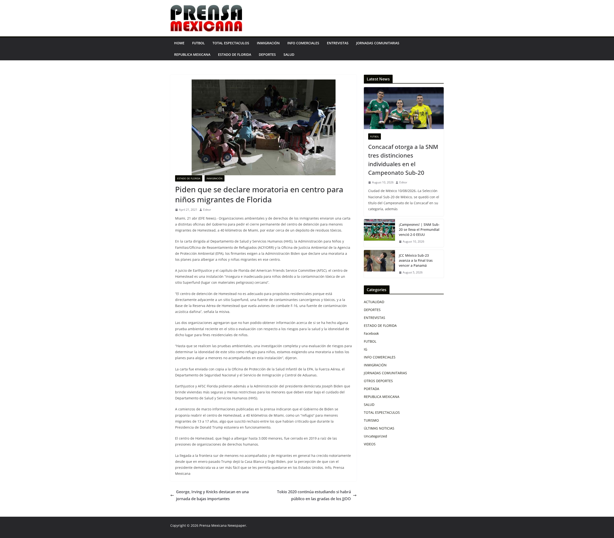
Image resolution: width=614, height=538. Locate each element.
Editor (207, 210)
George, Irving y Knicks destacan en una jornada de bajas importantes (212, 495)
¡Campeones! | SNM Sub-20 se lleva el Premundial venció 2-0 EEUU (419, 229)
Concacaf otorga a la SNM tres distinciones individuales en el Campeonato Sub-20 (403, 159)
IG (365, 349)
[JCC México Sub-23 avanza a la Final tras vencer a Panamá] (379, 264)
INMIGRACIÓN (268, 43)
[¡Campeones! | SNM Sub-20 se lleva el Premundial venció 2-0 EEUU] (379, 233)
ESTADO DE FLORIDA (234, 54)
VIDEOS (370, 444)
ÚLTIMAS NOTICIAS (379, 428)
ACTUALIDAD (374, 302)
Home (179, 43)
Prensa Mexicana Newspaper (222, 525)
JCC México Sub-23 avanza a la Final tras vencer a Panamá (416, 260)
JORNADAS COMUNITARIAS (377, 43)
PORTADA (371, 388)
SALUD (288, 54)
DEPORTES (267, 54)
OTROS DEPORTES (378, 381)
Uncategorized (375, 436)
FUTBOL (198, 43)
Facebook (371, 333)
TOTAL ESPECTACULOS (231, 43)
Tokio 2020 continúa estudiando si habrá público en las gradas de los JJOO (314, 495)
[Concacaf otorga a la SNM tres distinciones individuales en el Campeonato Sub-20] (404, 108)
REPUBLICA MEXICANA (192, 54)
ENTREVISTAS (337, 43)
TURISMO (371, 420)
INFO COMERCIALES (303, 43)
